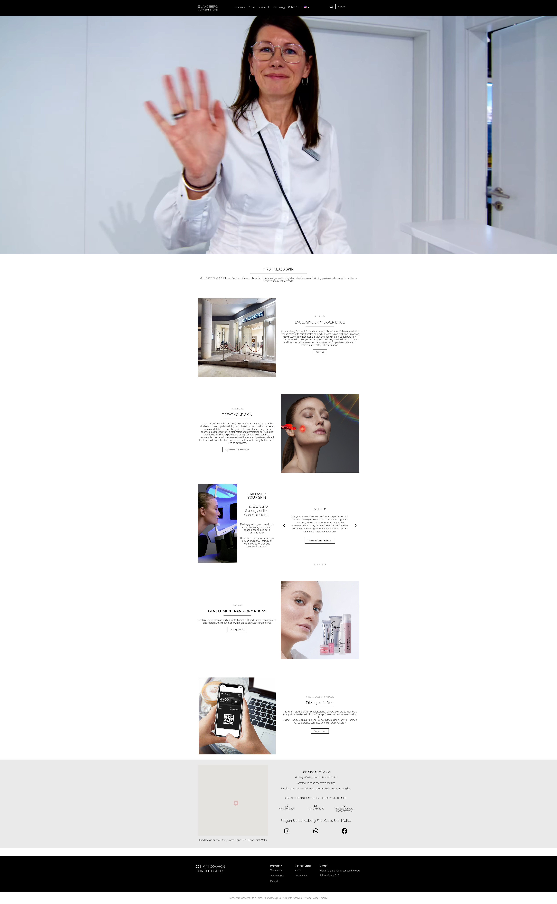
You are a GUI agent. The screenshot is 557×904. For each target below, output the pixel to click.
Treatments (264, 7)
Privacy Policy (311, 898)
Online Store (294, 7)
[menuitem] (306, 7)
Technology (279, 7)
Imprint (323, 898)
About (252, 7)
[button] (284, 525)
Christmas (240, 7)
